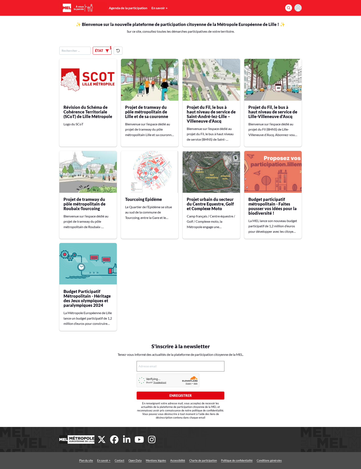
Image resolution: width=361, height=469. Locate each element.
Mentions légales (156, 460)
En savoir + (159, 8)
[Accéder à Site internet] (76, 439)
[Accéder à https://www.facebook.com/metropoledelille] (114, 439)
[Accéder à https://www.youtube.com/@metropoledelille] (139, 439)
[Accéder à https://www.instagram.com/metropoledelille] (152, 439)
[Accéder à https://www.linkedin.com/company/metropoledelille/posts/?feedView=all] (127, 439)
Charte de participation (203, 460)
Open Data (135, 460)
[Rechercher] (288, 8)
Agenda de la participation (128, 8)
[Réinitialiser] (118, 51)
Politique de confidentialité (237, 460)
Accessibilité (177, 460)
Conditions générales (269, 460)
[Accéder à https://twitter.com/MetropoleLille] (102, 439)
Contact (119, 460)
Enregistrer (180, 395)
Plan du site (86, 460)
